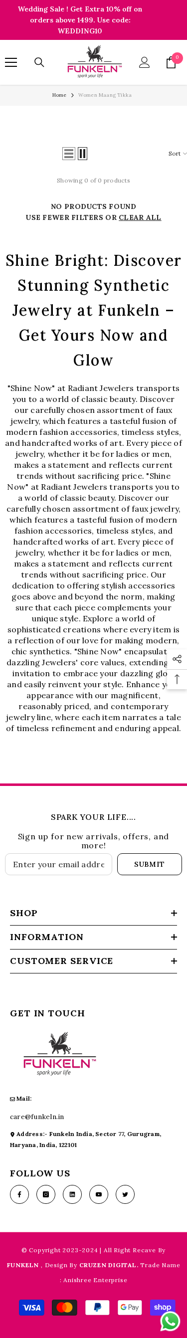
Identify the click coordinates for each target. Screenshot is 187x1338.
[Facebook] (19, 1194)
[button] (68, 153)
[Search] (39, 62)
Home (59, 95)
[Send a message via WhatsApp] (170, 1321)
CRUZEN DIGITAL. (110, 1265)
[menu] (11, 62)
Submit (149, 864)
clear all (140, 217)
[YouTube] (98, 1194)
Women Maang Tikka (105, 95)
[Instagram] (45, 1194)
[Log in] (144, 62)
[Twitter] (125, 1194)
